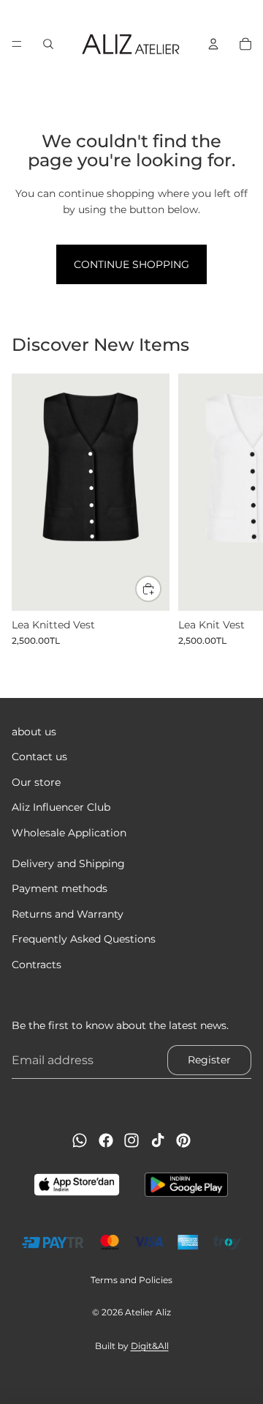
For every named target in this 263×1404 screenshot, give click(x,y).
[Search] (48, 44)
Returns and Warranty (67, 913)
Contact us (39, 756)
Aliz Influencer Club (61, 807)
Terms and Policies (131, 1279)
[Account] (213, 44)
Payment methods (59, 888)
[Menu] (17, 44)
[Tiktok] (158, 1140)
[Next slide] (235, 510)
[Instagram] (131, 1140)
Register (209, 1059)
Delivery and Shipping (68, 863)
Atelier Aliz (148, 1312)
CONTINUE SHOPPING (131, 264)
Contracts (36, 963)
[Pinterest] (183, 1140)
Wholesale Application (69, 832)
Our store (36, 781)
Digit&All (150, 1345)
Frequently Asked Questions (84, 939)
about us (34, 731)
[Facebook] (106, 1140)
